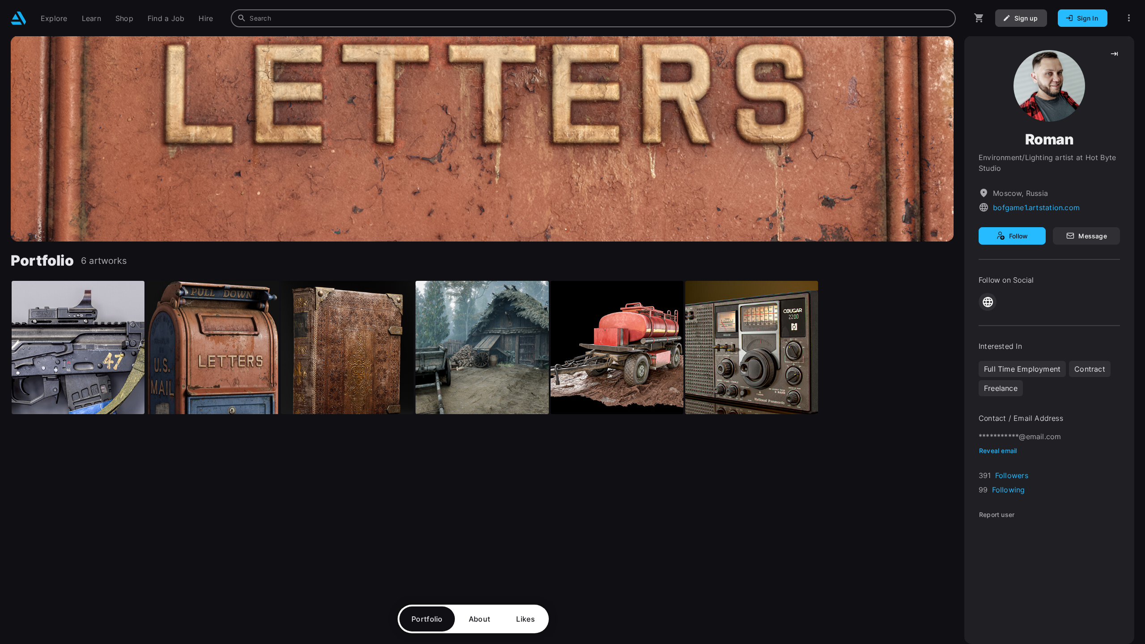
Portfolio (427, 618)
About (480, 618)
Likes (525, 618)
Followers (1011, 475)
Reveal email (998, 450)
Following (1008, 489)
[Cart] (979, 18)
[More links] (1129, 18)
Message (1092, 236)
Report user (996, 514)
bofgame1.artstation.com (1036, 207)
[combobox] (593, 18)
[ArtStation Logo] (18, 18)
